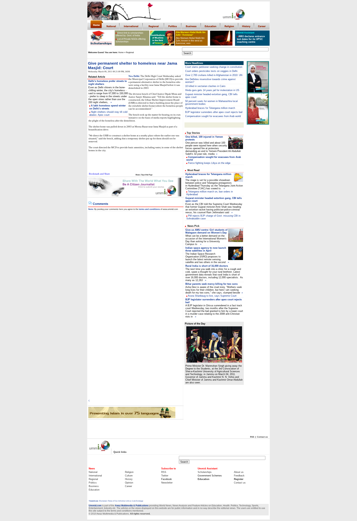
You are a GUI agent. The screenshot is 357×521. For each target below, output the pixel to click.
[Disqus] (136, 257)
